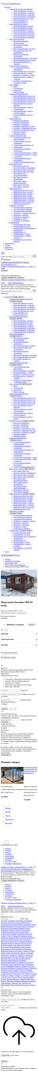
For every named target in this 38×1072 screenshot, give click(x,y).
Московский (25, 958)
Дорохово (28, 934)
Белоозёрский (18, 923)
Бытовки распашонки (21, 423)
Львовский (13, 955)
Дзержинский (6, 932)
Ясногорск (25, 985)
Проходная (17, 390)
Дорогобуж (21, 934)
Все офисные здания (8, 657)
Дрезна (3, 936)
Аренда (7, 888)
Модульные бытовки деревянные (21, 343)
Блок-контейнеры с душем (23, 372)
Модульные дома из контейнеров (21, 483)
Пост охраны (14, 384)
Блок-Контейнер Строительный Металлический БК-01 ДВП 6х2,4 (12, 789)
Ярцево (18, 985)
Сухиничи (24, 975)
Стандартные (18, 388)
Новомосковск (6, 962)
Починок (4, 968)
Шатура (3, 981)
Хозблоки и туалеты (16, 511)
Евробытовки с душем (22, 542)
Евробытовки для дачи (22, 535)
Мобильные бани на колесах (24, 507)
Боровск (20, 924)
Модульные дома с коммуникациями (20, 487)
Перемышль (10, 966)
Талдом (3, 977)
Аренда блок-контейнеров (18, 394)
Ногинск (15, 962)
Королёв (27, 945)
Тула (19, 977)
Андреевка (11, 921)
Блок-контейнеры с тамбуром (24, 307)
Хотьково (9, 979)
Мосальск (11, 958)
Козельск (28, 943)
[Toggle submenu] (17, 297)
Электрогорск (6, 983)
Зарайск (11, 940)
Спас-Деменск (26, 974)
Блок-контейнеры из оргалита (24, 330)
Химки (3, 979)
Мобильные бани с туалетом (24, 505)
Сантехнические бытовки (18, 363)
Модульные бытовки (16, 334)
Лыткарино (5, 955)
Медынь (15, 957)
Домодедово (5, 934)
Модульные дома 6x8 (21, 492)
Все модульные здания (9, 652)
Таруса (9, 977)
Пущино (26, 968)
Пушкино (19, 968)
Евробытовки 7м (20, 540)
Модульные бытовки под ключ (25, 357)
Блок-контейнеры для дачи (23, 303)
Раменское (33, 968)
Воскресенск (5, 928)
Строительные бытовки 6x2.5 (24, 467)
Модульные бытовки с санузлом (25, 355)
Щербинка (32, 981)
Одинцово (29, 962)
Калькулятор (9, 892)
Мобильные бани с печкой (23, 500)
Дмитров (14, 932)
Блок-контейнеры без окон (23, 322)
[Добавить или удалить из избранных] (6, 630)
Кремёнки (28, 949)
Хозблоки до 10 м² (20, 527)
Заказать (4, 270)
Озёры (10, 964)
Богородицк (5, 924)
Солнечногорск (6, 974)
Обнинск (21, 962)
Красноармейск (15, 947)
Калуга (17, 941)
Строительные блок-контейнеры (21, 299)
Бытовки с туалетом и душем (24, 374)
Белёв (10, 923)
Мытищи (4, 960)
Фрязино (31, 977)
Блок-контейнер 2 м (21, 313)
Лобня (8, 953)
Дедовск (12, 930)
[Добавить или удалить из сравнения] (2, 630)
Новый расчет (6, 755)
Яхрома (32, 985)
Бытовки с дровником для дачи (25, 430)
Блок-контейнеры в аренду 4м (24, 402)
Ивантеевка (5, 941)
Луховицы (30, 953)
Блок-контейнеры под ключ (23, 311)
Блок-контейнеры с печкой (23, 324)
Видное (13, 926)
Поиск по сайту (6, 256)
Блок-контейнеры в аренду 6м (24, 404)
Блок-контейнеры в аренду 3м (24, 400)
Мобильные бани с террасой (24, 503)
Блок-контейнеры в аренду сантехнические (23, 414)
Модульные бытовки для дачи (24, 346)
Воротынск (30, 926)
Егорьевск (23, 936)
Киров (10, 943)
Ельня (30, 936)
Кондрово (20, 945)
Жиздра (18, 938)
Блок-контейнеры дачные (18, 316)
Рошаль (16, 970)
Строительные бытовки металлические (22, 443)
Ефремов (12, 938)
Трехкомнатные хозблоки (23, 519)
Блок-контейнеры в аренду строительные (23, 410)
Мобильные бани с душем (23, 502)
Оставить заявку (11, 862)
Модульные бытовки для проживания (22, 348)
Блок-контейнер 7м (20, 315)
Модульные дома (15, 469)
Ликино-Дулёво (29, 951)
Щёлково (25, 981)
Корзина (8, 886)
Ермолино (4, 938)
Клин (23, 943)
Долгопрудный (23, 932)
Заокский (4, 940)
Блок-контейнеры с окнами (23, 321)
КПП (15, 386)
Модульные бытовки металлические (21, 339)
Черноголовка (25, 979)
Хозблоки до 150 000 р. (22, 528)
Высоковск (14, 928)
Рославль (9, 970)
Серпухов (23, 972)
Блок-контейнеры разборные (24, 332)
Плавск (24, 966)
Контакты (8, 896)
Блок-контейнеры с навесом (24, 326)
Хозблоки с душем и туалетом (24, 521)
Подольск (31, 966)
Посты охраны (19, 392)
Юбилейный (5, 985)
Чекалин (17, 979)
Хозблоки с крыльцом (21, 525)
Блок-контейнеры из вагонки (24, 328)
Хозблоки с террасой (21, 523)
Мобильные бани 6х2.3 (22, 509)
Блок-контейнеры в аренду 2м (24, 398)
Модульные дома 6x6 (21, 490)
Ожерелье (4, 964)
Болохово (13, 924)
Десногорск (26, 930)
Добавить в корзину (15, 625)
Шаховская (11, 981)
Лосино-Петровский (18, 953)
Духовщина (15, 936)
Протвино (11, 968)
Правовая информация (13, 899)
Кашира (23, 941)
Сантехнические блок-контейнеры (22, 368)
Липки (3, 953)
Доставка (8, 890)
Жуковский (30, 938)
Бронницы (27, 924)
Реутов (3, 970)
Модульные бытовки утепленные (21, 352)
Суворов (17, 975)
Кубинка (12, 951)
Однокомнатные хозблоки (23, 515)
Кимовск (29, 941)
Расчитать (5, 722)
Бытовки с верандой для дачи (24, 429)
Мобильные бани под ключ (23, 496)
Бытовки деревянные (21, 425)
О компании (9, 894)
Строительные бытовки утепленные (22, 454)
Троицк (14, 977)
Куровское (19, 951)
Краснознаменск (18, 949)
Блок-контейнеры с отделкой (24, 305)
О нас (7, 552)
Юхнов (13, 985)
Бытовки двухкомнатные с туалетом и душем (23, 381)
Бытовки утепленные (21, 427)
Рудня (21, 970)
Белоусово (27, 923)
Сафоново (4, 972)
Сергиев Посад (14, 972)
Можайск (4, 958)
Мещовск (22, 957)
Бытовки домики (20, 434)
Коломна (4, 945)
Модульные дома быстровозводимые (20, 479)
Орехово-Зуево (18, 964)
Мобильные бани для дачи (23, 498)
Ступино (10, 975)
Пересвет (18, 966)
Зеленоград (27, 940)
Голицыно (4, 930)
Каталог (8, 297)
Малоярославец (6, 957)
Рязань (29, 970)
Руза (25, 970)
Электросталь (16, 983)
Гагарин (27, 928)
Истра (12, 941)
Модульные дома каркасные (24, 477)
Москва (18, 958)
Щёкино (18, 981)
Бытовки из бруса (20, 436)
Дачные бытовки (15, 421)
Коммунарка (12, 945)
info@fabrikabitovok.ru (16, 283)
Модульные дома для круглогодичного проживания (24, 472)
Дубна (8, 936)
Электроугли (26, 983)
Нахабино (22, 960)
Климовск (16, 943)
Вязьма (21, 928)
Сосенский (16, 974)
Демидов (18, 930)
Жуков (23, 938)
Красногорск (26, 947)
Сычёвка (32, 975)
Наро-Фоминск (13, 960)
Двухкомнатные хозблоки (23, 517)
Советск (30, 972)
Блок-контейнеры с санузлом (24, 371)
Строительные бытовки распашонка (22, 464)
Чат (17, 555)
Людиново (29, 955)
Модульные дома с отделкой (24, 475)
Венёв (3, 926)
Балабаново (28, 921)
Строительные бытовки (17, 438)
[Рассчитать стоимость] (7, 842)
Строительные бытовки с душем (25, 457)
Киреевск (4, 943)
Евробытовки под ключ (22, 533)
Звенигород (18, 940)
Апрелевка (20, 921)
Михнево (29, 957)
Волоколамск (21, 926)
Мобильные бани (15, 494)
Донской (13, 934)
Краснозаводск (6, 949)
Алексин (4, 921)
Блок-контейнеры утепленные (24, 309)
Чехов (33, 979)
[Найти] (34, 256)
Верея (8, 926)
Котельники (5, 947)
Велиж (33, 924)
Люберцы (21, 955)
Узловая (24, 977)
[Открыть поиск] (3, 253)
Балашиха (4, 923)
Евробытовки (14, 530)
